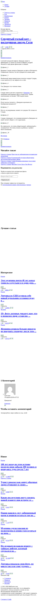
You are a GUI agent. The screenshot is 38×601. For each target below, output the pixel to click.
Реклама (7, 583)
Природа (7, 21)
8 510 (7, 540)
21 (1, 476)
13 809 (8, 476)
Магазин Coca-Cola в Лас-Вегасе (22, 164)
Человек (7, 19)
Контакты (7, 582)
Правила (7, 580)
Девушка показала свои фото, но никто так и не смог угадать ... (17, 565)
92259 (7, 323)
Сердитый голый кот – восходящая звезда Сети (17, 40)
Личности (7, 24)
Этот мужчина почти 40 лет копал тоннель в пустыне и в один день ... (18, 281)
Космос (6, 22)
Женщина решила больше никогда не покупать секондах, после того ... (18, 330)
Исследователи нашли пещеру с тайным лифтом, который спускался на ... (17, 548)
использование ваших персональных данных (17, 185)
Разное (6, 17)
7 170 (7, 522)
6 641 (7, 507)
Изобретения (8, 16)
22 (1, 540)
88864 (7, 290)
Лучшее (6, 6)
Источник (4, 136)
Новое (6, 4)
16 (1, 522)
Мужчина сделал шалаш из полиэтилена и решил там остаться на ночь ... (18, 530)
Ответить (7, 403)
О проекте (7, 578)
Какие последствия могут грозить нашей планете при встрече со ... (18, 498)
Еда (5, 14)
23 (1, 507)
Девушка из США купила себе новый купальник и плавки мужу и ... (17, 298)
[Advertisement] (19, 206)
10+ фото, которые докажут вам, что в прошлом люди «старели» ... (19, 314)
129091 (7, 308)
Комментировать (6, 58)
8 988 (7, 492)
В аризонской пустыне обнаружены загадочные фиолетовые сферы (17, 158)
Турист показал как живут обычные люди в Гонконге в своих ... (19, 483)
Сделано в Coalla (6, 599)
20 (1, 492)
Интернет (7, 26)
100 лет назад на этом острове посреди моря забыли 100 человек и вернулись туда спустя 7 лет (19, 467)
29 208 (8, 558)
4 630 (7, 573)
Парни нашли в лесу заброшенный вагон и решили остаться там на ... (18, 514)
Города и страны (9, 12)
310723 (7, 338)
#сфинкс (6, 139)
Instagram (27, 92)
